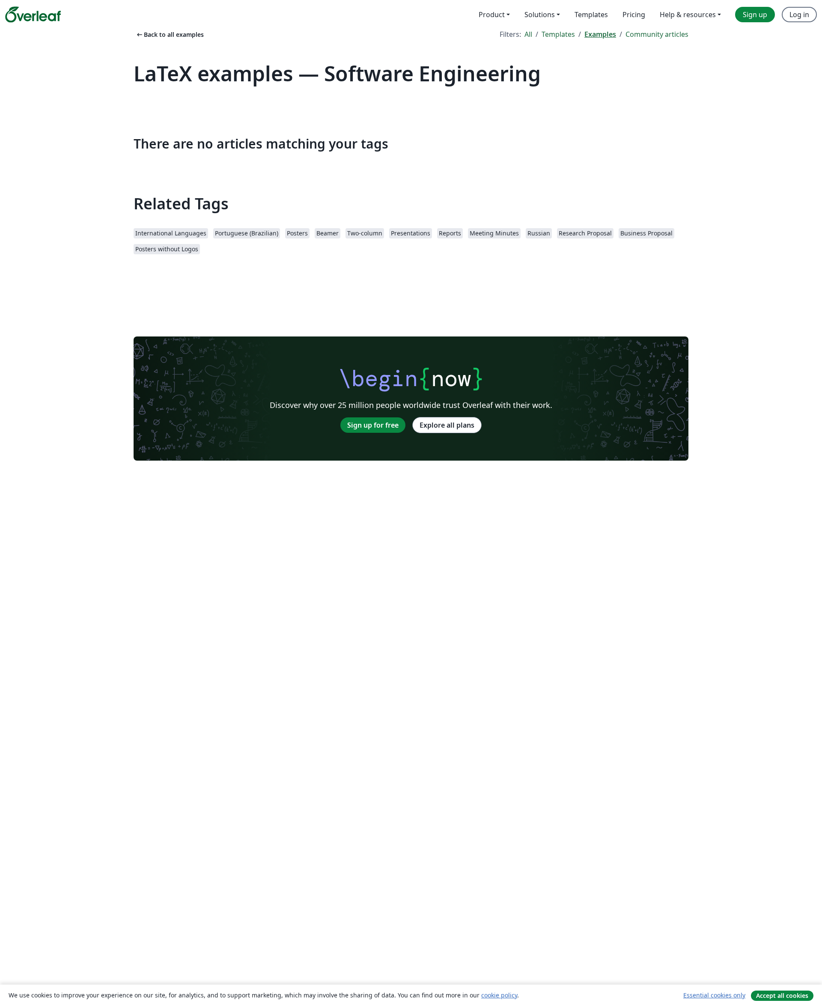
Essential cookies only (714, 995)
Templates (558, 34)
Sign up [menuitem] (755, 14)
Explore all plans (447, 425)
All (528, 34)
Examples (600, 34)
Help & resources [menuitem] (688, 14)
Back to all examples (169, 34)
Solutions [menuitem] (539, 14)
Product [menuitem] (492, 14)
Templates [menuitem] (591, 14)
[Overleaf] (33, 14)
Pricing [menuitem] (633, 14)
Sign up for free (373, 425)
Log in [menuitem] (799, 14)
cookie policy (499, 995)
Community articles (656, 34)
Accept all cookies (782, 995)
